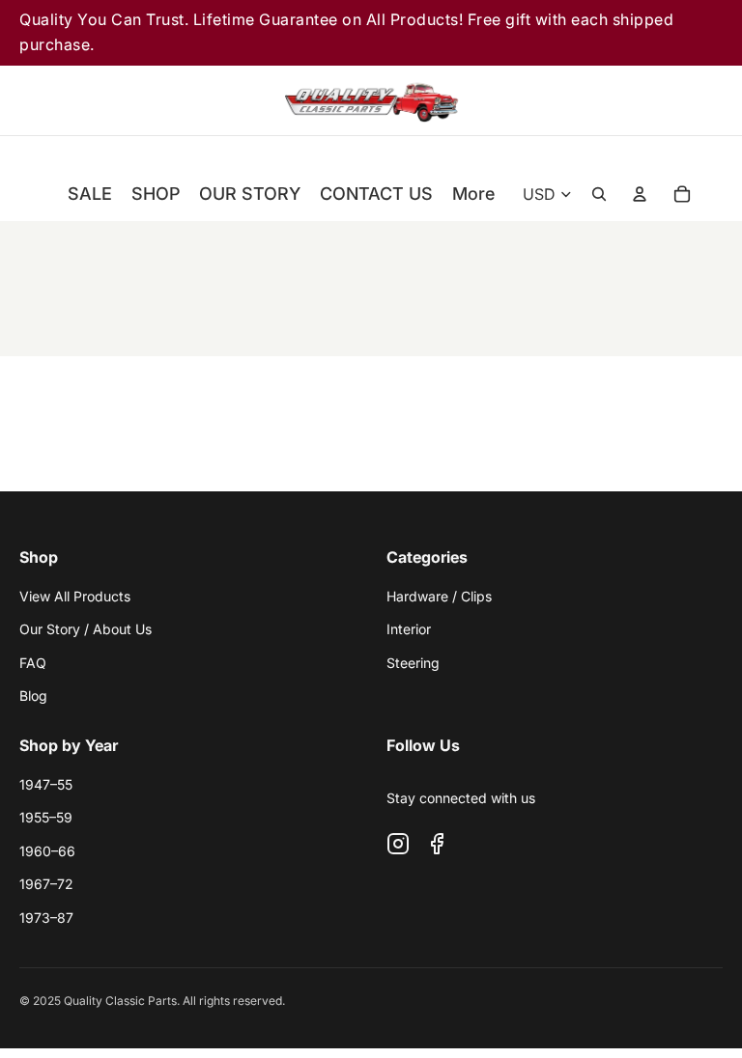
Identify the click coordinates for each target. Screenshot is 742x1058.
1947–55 (45, 784)
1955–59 (45, 817)
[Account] (653, 100)
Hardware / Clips (439, 596)
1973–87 (46, 917)
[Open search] (599, 194)
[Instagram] (398, 843)
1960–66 (47, 851)
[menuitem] (473, 194)
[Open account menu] (639, 194)
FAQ (32, 662)
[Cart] (707, 100)
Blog (33, 695)
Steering (413, 662)
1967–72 (46, 884)
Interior (408, 629)
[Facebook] (436, 843)
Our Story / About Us (85, 629)
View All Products (74, 596)
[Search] (599, 100)
